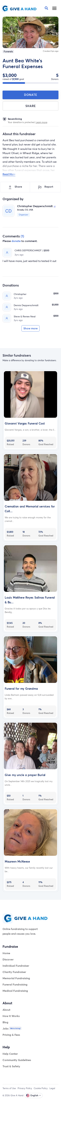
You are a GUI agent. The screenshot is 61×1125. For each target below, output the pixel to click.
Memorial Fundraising (16, 978)
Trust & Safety (11, 1066)
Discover (8, 959)
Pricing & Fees (11, 1034)
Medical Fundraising (15, 990)
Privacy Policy (25, 1088)
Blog (5, 1022)
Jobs (5, 1028)
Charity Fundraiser (14, 972)
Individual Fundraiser (16, 965)
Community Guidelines (17, 1060)
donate (16, 241)
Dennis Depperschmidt (26, 305)
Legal (52, 1088)
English (34, 1095)
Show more (30, 328)
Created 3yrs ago (50, 51)
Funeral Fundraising (15, 984)
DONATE (30, 95)
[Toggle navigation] (54, 8)
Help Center (10, 1053)
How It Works (11, 1016)
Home (6, 953)
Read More (9, 174)
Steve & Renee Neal (24, 316)
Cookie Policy (41, 1088)
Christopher (20, 294)
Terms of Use (9, 1088)
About (6, 1009)
